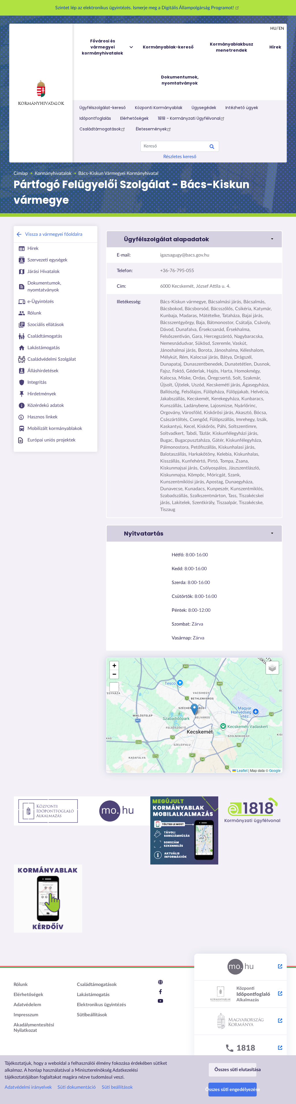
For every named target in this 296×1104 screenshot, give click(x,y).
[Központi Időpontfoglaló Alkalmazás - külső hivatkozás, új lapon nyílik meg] (240, 994)
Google (275, 770)
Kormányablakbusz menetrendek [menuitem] (231, 47)
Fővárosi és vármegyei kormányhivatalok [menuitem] (102, 47)
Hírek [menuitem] (275, 47)
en (281, 29)
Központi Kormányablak (158, 108)
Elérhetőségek (134, 118)
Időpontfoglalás (95, 118)
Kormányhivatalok (41, 104)
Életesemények (151, 129)
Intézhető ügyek (241, 108)
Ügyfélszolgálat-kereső (102, 108)
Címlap (21, 173)
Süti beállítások (117, 1087)
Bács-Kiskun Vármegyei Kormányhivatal (118, 173)
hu (273, 29)
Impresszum (26, 1015)
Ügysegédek (204, 108)
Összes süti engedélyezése (232, 1089)
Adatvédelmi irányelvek (28, 1087)
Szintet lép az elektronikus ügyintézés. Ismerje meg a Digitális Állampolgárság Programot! (145, 7)
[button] (194, 239)
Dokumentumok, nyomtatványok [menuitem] (180, 80)
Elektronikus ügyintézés (101, 1004)
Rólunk (21, 984)
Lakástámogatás (93, 994)
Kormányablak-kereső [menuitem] (168, 47)
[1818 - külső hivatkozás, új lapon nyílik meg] (240, 1048)
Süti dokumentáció (77, 1087)
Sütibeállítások (92, 1015)
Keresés (212, 147)
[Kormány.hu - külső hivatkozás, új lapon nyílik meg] (240, 1021)
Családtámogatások (100, 129)
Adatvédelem (27, 1004)
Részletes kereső (179, 156)
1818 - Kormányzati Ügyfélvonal (189, 118)
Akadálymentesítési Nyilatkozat (34, 1028)
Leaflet (241, 770)
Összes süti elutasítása (235, 1069)
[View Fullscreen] (114, 687)
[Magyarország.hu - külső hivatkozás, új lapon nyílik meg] (240, 967)
